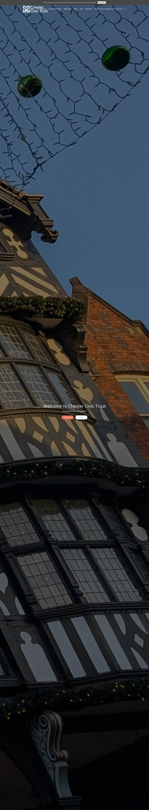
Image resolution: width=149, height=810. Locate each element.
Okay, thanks (101, 2)
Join (81, 417)
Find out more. (91, 2)
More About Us (68, 417)
